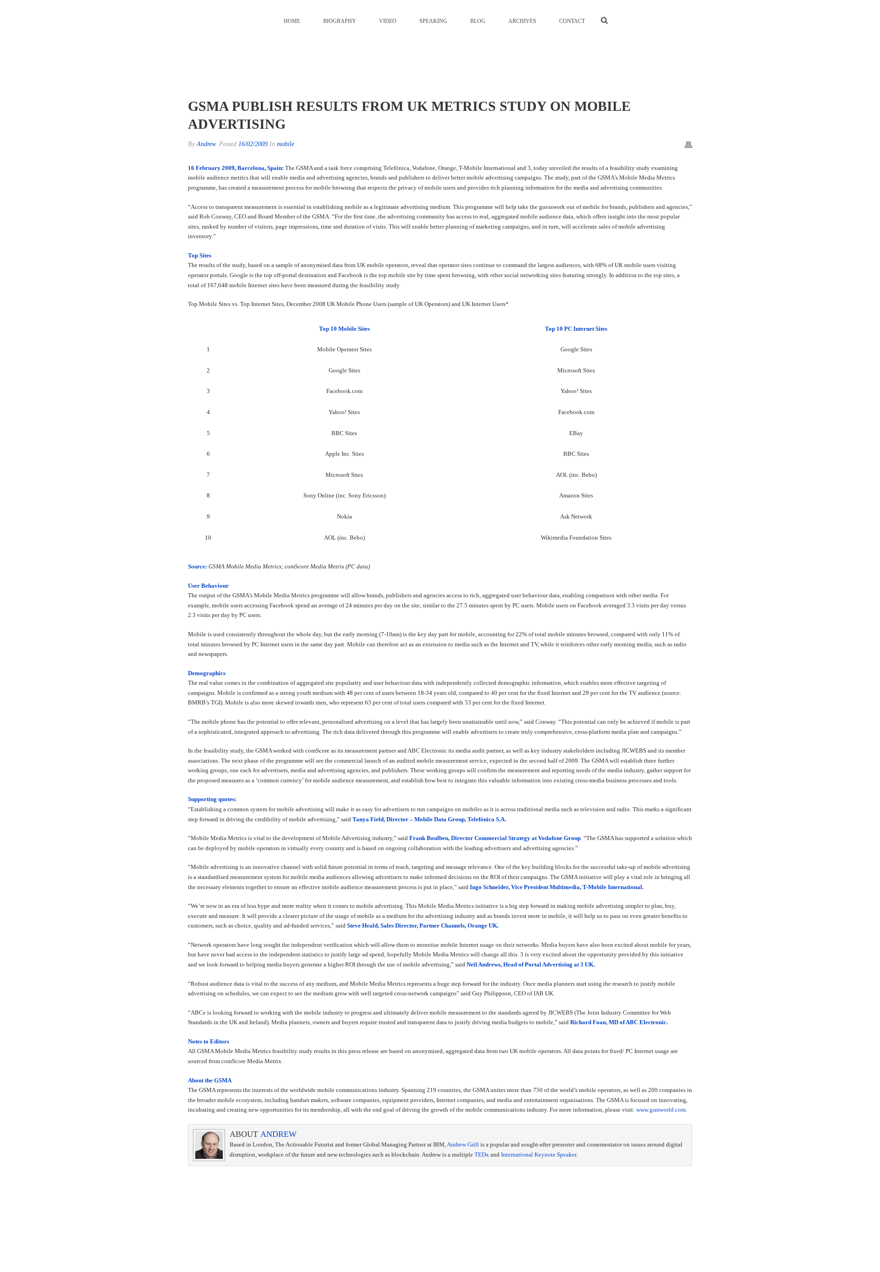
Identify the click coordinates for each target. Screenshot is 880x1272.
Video (387, 21)
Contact (572, 21)
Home (292, 21)
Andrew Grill (463, 1144)
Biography (339, 21)
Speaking (433, 21)
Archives (522, 21)
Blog (477, 21)
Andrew (206, 144)
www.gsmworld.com (661, 1109)
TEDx (481, 1154)
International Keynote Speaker (538, 1154)
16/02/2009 (253, 144)
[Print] (688, 144)
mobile (285, 144)
